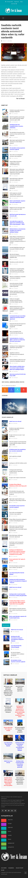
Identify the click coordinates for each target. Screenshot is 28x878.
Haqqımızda (16, 1)
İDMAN (9, 839)
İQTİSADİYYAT (11, 847)
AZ (12, 3)
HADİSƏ (9, 835)
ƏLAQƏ (2, 870)
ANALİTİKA (10, 819)
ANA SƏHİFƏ (3, 868)
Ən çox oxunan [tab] (6, 625)
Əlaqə (21, 1)
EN (16, 3)
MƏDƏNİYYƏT (11, 843)
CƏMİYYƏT (10, 827)
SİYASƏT (10, 823)
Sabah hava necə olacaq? (9, 412)
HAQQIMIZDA (11, 868)
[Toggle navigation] (3, 18)
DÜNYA (9, 831)
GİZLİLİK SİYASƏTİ (19, 868)
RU (14, 3)
